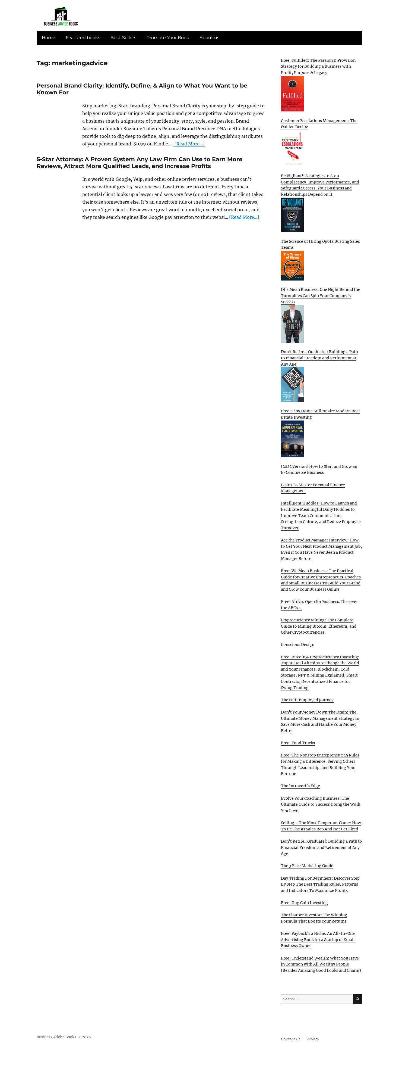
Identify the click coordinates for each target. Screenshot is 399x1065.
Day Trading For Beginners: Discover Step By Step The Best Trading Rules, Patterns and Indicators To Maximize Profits (320, 884)
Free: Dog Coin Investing (304, 902)
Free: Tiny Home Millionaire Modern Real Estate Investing (320, 414)
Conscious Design (297, 644)
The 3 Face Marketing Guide (307, 865)
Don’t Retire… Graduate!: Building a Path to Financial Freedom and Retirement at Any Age (319, 357)
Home (48, 37)
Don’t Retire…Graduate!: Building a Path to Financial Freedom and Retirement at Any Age (321, 847)
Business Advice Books (56, 1037)
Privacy (312, 1039)
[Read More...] (189, 144)
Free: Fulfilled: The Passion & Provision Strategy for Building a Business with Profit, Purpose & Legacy (318, 66)
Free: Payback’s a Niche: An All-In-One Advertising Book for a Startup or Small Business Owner (318, 939)
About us (209, 37)
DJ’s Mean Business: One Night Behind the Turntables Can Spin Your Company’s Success (320, 295)
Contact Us (290, 1039)
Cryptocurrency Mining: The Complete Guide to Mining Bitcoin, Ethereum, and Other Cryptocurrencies (318, 626)
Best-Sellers (123, 37)
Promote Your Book (168, 37)
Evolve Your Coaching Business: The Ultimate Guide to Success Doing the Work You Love (320, 804)
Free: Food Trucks (298, 742)
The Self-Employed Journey (307, 699)
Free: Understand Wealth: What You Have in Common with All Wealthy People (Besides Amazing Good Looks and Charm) (321, 964)
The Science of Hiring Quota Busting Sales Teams (320, 244)
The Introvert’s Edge (300, 785)
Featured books (83, 37)
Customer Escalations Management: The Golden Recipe (319, 123)
